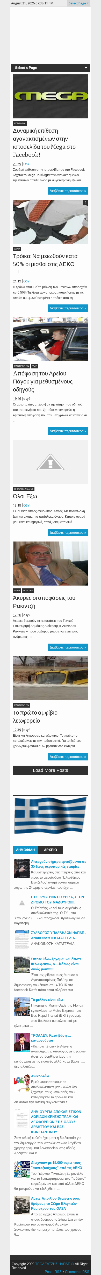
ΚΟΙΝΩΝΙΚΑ (19, 123)
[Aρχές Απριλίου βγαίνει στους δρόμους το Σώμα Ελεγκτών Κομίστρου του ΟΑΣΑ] (22, 1213)
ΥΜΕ (34, 366)
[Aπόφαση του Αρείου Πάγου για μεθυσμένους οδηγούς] (50, 339)
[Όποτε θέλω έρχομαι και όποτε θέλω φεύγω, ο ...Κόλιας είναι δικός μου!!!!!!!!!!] (22, 974)
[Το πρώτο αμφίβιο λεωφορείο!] (50, 678)
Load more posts (50, 770)
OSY (26, 164)
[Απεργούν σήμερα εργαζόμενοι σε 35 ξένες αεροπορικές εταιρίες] (22, 877)
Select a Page (26, 68)
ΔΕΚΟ (17, 249)
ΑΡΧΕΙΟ (50, 850)
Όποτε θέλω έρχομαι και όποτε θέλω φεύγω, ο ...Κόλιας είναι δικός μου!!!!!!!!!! (56, 964)
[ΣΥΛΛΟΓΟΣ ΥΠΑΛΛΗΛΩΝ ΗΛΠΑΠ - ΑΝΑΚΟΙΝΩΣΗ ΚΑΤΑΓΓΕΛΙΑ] (22, 948)
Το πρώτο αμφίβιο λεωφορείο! (35, 716)
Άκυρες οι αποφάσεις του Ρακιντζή (44, 601)
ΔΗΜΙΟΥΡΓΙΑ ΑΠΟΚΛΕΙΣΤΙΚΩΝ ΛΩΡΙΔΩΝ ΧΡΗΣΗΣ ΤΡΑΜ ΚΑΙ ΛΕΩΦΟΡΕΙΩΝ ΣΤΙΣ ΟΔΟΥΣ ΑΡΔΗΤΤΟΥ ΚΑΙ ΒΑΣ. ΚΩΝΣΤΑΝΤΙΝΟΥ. (56, 1122)
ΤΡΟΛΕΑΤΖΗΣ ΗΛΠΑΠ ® (54, 1264)
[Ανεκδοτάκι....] (22, 1091)
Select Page (77, 3)
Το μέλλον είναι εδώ (47, 1000)
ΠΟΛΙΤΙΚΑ (28, 590)
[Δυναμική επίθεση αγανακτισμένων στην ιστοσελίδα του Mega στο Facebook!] (50, 96)
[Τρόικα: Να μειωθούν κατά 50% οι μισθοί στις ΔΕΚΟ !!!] (50, 222)
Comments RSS (77, 1272)
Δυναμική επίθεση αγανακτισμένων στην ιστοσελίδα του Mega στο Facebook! (44, 142)
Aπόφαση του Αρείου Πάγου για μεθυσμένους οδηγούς (43, 381)
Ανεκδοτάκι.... (42, 1076)
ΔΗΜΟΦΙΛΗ (25, 850)
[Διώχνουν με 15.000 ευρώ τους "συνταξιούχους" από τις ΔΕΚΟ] (22, 1178)
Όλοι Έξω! (26, 496)
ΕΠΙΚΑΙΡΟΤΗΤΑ (21, 366)
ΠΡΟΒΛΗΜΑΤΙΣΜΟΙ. (23, 489)
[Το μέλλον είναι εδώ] (22, 1015)
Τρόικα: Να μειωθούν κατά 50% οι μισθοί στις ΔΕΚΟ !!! (45, 264)
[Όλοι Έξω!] (50, 462)
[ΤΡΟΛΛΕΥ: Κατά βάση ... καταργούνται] (22, 1050)
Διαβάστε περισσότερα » (68, 191)
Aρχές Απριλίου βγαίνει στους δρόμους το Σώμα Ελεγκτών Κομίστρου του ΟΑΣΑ (55, 1203)
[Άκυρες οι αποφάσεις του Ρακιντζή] (50, 564)
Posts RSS (53, 1272)
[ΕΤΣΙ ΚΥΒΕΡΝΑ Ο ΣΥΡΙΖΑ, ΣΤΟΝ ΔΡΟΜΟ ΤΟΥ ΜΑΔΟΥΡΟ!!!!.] (22, 909)
